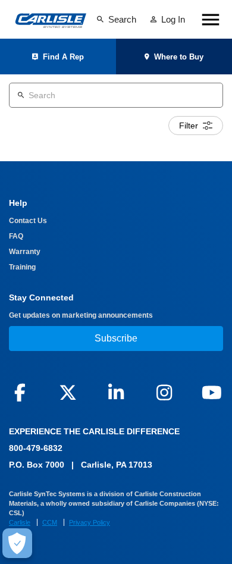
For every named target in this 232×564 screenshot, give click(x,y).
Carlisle (19, 522)
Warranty (24, 251)
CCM (49, 522)
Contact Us (28, 221)
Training (22, 267)
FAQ (16, 236)
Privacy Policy (89, 522)
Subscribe (116, 338)
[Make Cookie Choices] (17, 543)
